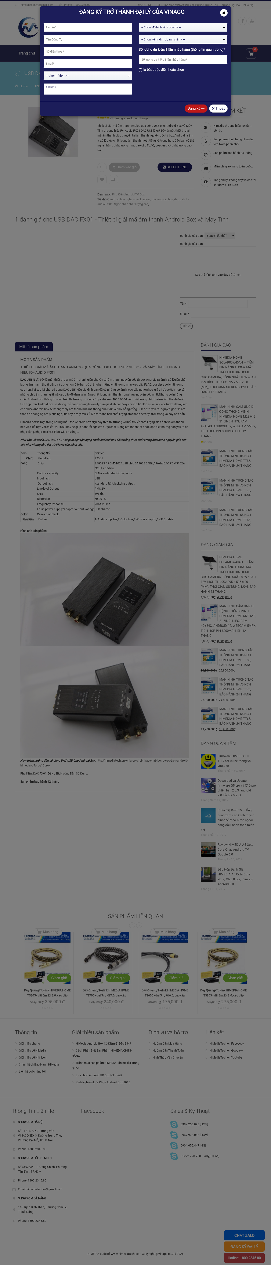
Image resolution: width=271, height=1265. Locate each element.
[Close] (224, 13)
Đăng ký (194, 108)
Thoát (220, 108)
